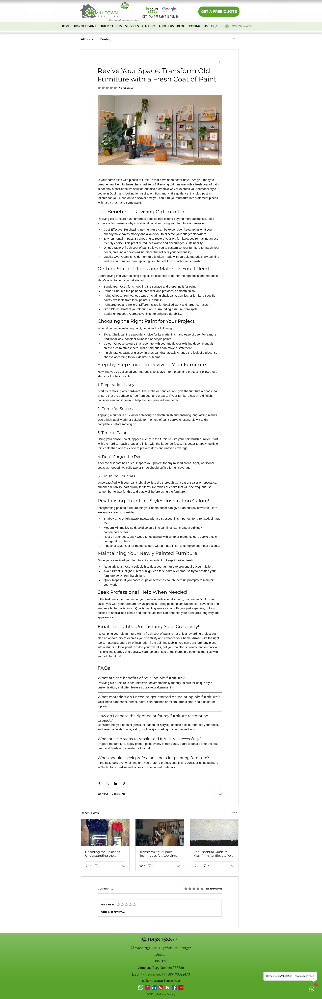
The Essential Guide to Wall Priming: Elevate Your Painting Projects (214, 853)
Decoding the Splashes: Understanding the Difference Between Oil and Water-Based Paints (103, 853)
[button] (234, 39)
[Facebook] (174, 987)
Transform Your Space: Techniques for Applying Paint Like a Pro (158, 853)
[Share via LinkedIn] (115, 783)
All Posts (87, 39)
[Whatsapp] (140, 987)
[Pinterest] (160, 987)
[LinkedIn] (154, 987)
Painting (105, 39)
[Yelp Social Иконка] (180, 987)
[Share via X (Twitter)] (107, 783)
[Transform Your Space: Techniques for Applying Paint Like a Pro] (160, 832)
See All (234, 812)
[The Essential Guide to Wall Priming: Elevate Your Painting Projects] (214, 832)
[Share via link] (123, 783)
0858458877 (162, 939)
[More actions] (220, 62)
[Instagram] (147, 987)
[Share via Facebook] (99, 783)
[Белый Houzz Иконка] (167, 987)
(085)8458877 (240, 26)
